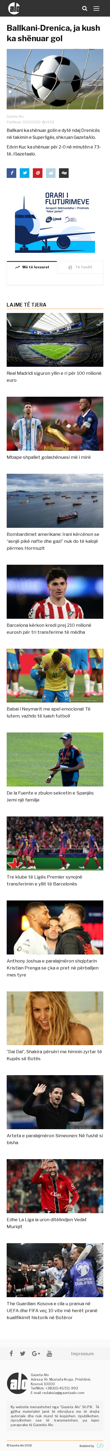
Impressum (82, 1353)
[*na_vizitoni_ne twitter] (22, 1353)
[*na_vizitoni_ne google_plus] (36, 1353)
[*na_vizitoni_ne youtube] (49, 1353)
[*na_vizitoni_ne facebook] (11, 1353)
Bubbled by (87, 1446)
